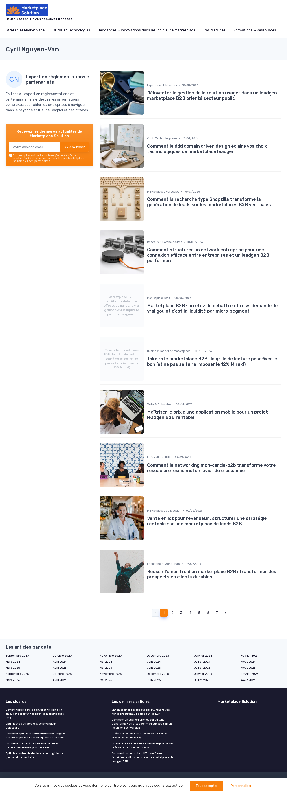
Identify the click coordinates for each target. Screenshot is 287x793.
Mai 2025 (106, 667)
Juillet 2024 (202, 661)
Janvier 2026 (203, 673)
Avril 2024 (60, 661)
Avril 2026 (60, 680)
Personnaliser (240, 786)
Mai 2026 (106, 680)
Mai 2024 (106, 661)
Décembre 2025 (158, 673)
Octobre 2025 (62, 673)
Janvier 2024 (203, 655)
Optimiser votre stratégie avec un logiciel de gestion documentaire (34, 755)
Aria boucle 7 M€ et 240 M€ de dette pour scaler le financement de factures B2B (143, 745)
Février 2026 (250, 673)
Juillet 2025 (202, 667)
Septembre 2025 (17, 673)
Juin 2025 (154, 667)
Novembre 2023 (111, 655)
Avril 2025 (60, 667)
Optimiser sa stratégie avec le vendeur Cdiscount (31, 725)
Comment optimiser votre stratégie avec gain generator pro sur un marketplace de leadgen (35, 735)
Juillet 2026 (202, 680)
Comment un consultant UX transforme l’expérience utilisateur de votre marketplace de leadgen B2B (142, 757)
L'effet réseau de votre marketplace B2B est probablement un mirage (140, 735)
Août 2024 (248, 661)
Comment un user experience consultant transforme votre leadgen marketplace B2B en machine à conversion (142, 723)
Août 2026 (248, 680)
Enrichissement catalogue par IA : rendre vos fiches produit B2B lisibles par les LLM (141, 711)
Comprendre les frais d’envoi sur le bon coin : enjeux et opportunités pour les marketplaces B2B (35, 713)
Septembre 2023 (17, 655)
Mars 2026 (13, 680)
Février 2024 (250, 655)
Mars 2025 (13, 667)
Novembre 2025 (111, 673)
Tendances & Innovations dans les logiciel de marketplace (146, 30)
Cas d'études (214, 30)
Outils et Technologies (71, 30)
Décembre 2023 (158, 655)
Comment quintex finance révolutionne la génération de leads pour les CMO (32, 745)
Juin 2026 (154, 680)
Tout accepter (206, 786)
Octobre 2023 (62, 655)
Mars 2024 (13, 661)
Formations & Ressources (254, 30)
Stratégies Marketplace (25, 30)
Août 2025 (248, 667)
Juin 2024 (154, 661)
